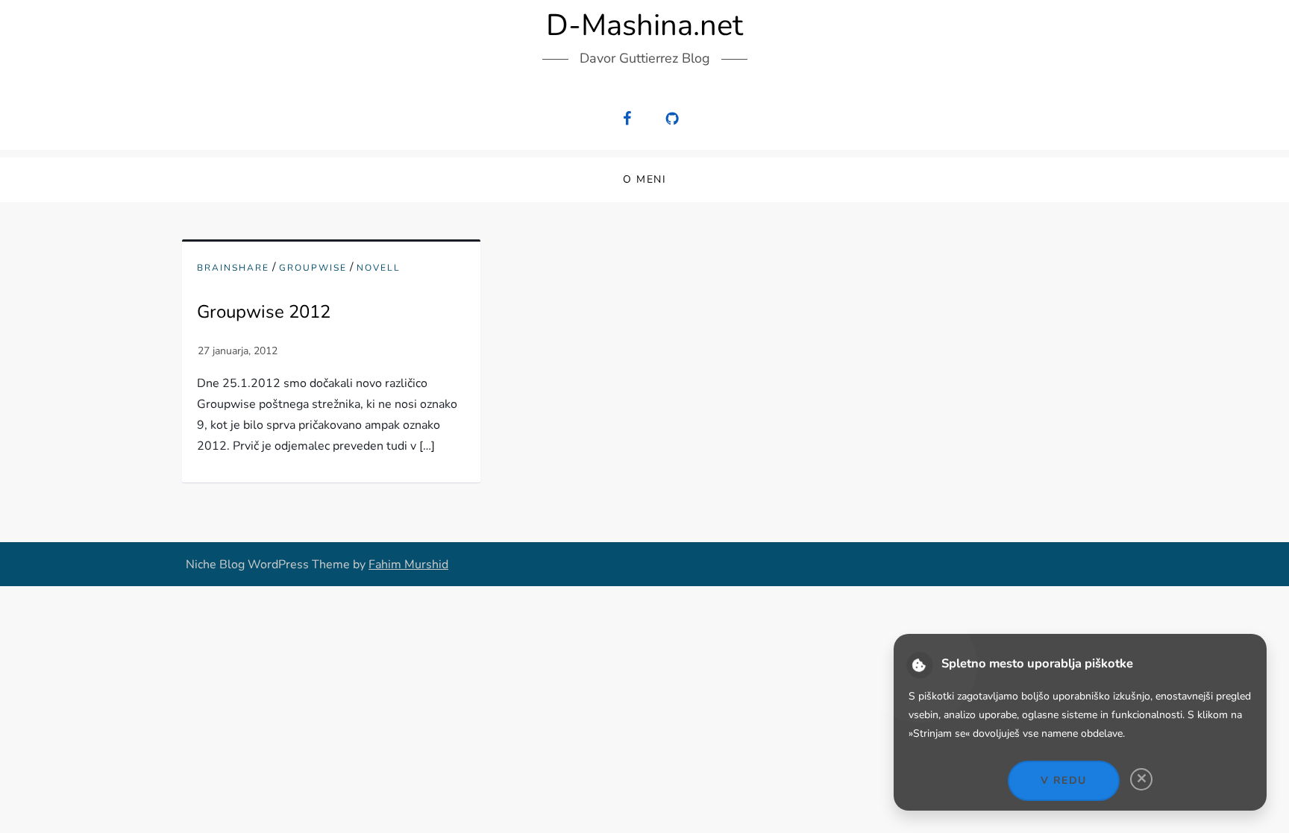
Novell (379, 268)
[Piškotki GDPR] (920, 665)
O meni (644, 179)
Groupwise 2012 (263, 312)
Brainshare (233, 268)
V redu (1063, 780)
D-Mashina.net (644, 25)
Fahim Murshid (408, 564)
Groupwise (313, 268)
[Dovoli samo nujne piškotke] (1141, 779)
